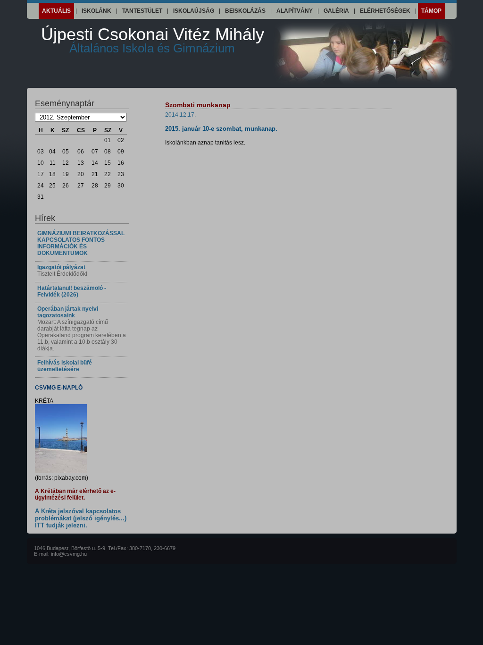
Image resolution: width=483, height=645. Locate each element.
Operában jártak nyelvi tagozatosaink (67, 312)
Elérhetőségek (385, 11)
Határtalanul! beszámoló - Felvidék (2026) (71, 291)
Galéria (336, 11)
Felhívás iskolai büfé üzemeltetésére (64, 366)
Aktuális (56, 11)
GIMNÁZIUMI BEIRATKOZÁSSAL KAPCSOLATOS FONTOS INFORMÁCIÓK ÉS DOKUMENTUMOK (81, 243)
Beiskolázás (245, 11)
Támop (431, 11)
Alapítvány (294, 11)
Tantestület (142, 11)
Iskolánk (96, 11)
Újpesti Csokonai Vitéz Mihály (152, 40)
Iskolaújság (193, 11)
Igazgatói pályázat (61, 267)
